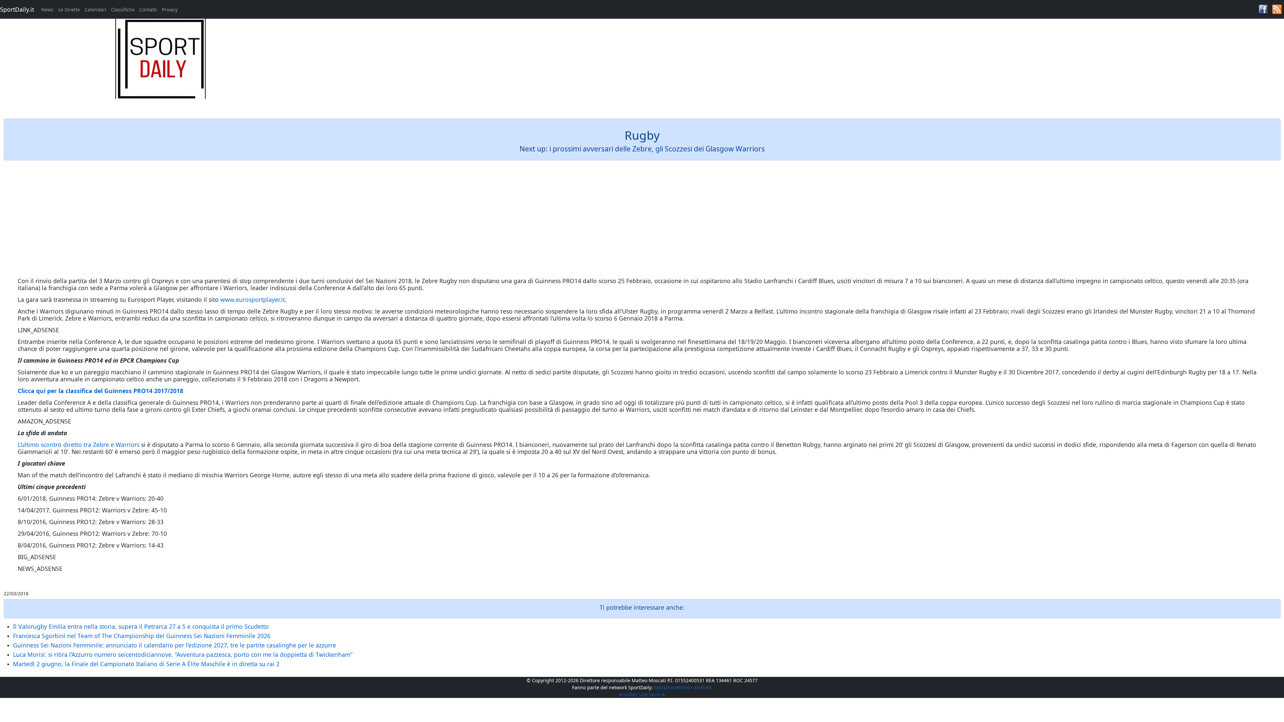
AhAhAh (703, 687)
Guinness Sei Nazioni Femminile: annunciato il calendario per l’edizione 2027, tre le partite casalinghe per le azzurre (174, 645)
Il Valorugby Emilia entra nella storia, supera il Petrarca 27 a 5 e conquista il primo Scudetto (141, 626)
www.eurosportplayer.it (252, 299)
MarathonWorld (671, 687)
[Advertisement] (802, 65)
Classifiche (123, 9)
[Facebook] (1263, 8)
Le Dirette (69, 9)
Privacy (170, 9)
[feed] (1277, 9)
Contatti (148, 9)
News (47, 9)
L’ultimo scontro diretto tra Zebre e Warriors (78, 445)
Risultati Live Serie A (642, 694)
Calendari (95, 9)
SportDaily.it (17, 9)
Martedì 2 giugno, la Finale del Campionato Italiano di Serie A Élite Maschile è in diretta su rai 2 (146, 664)
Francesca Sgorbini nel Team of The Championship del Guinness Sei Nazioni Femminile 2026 (142, 636)
